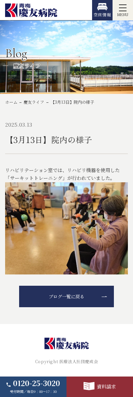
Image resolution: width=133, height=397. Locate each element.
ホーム (11, 102)
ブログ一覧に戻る (66, 296)
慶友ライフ (34, 102)
